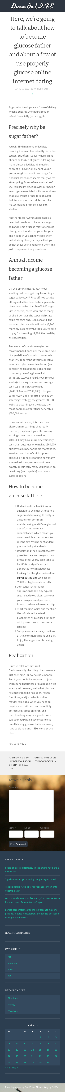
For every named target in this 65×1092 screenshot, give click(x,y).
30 (48, 1062)
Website (44, 827)
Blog (12, 1004)
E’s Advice (13, 1011)
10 (56, 1043)
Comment (14, 787)
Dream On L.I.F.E (32, 6)
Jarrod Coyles (42, 88)
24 (56, 1056)
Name (12, 827)
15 (40, 1049)
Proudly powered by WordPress (19, 1087)
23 (48, 1056)
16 (48, 1049)
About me (13, 998)
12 (17, 1049)
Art (9, 956)
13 (25, 1049)
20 (25, 1056)
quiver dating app (27, 577)
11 (9, 1049)
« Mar (8, 1067)
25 (9, 1062)
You (9, 975)
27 (25, 1062)
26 (17, 1062)
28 (32, 1062)
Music (23, 743)
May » (15, 1067)
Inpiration (13, 963)
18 (9, 1056)
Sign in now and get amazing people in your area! (30, 879)
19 (17, 1056)
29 (40, 1062)
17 (56, 1049)
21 (32, 1056)
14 (32, 1049)
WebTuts (55, 1087)
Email (27, 827)
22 (40, 1056)
